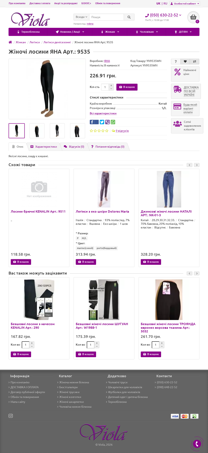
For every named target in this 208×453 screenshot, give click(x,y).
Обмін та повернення (107, 3)
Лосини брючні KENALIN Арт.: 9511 (38, 211)
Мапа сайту (18, 401)
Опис (20, 146)
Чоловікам (146, 31)
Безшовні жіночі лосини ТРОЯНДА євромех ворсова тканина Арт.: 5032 (168, 327)
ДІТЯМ (183, 31)
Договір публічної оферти (28, 392)
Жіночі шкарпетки (71, 401)
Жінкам (110, 31)
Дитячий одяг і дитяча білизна (128, 397)
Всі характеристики (103, 113)
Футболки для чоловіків (124, 392)
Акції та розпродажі (65, 3)
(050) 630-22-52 (167, 382)
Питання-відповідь (110, 146)
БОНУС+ (86, 3)
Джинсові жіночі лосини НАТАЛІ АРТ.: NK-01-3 (166, 213)
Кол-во (15, 344)
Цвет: (82, 243)
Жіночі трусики (69, 392)
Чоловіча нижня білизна (75, 406)
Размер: (83, 233)
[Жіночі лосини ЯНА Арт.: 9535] (17, 130)
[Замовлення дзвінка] (197, 444)
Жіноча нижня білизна (74, 382)
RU (165, 3)
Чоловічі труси (117, 382)
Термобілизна (30, 31)
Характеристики (46, 146)
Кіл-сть (95, 87)
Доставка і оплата (39, 3)
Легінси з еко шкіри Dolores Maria (102, 211)
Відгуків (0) (76, 146)
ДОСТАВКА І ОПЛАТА (25, 387)
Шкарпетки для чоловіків (125, 387)
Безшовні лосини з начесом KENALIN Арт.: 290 (33, 325)
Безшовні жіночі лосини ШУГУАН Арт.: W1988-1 (102, 325)
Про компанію (17, 3)
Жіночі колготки (70, 397)
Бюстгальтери (68, 387)
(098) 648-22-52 (167, 387)
